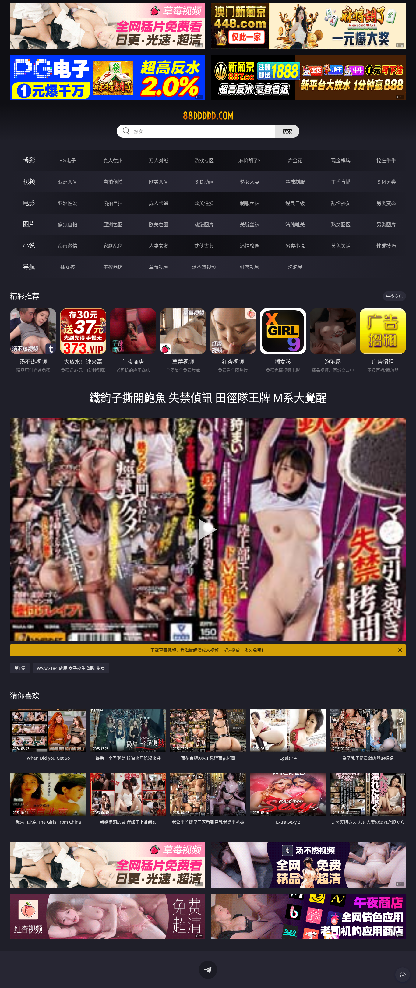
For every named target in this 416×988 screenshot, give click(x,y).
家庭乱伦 (113, 245)
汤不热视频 (204, 267)
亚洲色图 (113, 224)
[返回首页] (402, 974)
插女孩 (67, 267)
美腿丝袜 (249, 224)
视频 (29, 182)
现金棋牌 (341, 160)
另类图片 (386, 224)
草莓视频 (158, 267)
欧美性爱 (204, 203)
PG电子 (67, 160)
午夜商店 (113, 267)
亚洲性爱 (67, 203)
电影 (29, 203)
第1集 (19, 668)
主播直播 (341, 181)
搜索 (287, 131)
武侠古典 (204, 245)
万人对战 (158, 160)
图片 (29, 224)
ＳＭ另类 (386, 181)
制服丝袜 (249, 203)
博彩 (29, 160)
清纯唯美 (295, 224)
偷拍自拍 (113, 203)
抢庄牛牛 (386, 160)
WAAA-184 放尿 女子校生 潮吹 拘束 (71, 668)
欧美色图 (158, 224)
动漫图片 (204, 224)
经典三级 (295, 203)
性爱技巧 (386, 245)
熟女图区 (341, 224)
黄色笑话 (341, 245)
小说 (29, 245)
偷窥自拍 (67, 224)
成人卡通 (158, 203)
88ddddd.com (208, 116)
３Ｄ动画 (204, 181)
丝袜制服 (295, 181)
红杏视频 (249, 267)
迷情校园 (249, 245)
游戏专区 (204, 160)
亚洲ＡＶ (67, 181)
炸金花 (295, 160)
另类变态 (386, 203)
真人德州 (113, 160)
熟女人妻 (249, 181)
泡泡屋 (295, 267)
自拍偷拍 (113, 181)
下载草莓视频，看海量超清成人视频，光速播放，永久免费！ (208, 650)
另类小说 (295, 245)
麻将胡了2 (249, 160)
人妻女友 (158, 245)
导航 (29, 267)
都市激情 (67, 245)
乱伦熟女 (341, 203)
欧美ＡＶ (158, 181)
